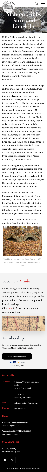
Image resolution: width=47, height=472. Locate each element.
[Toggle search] (36, 3)
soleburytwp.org (9, 448)
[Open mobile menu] (43, 3)
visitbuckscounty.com (11, 451)
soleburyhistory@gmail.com (26, 403)
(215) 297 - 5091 (20, 408)
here (10, 308)
